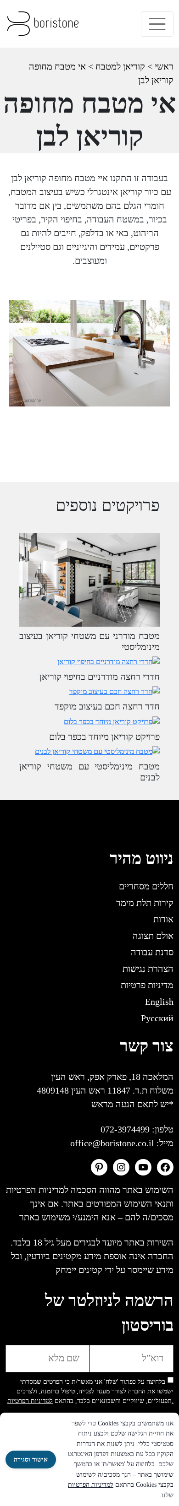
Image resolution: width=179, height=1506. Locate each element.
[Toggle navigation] (157, 24)
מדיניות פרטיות (147, 985)
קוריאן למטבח (120, 66)
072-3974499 (125, 1129)
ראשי (164, 66)
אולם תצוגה (153, 936)
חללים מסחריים (146, 886)
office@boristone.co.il (112, 1143)
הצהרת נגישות (148, 969)
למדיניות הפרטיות (90, 1484)
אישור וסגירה (31, 1459)
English (159, 1002)
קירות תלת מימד (144, 903)
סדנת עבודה (152, 952)
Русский (157, 1018)
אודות (163, 919)
